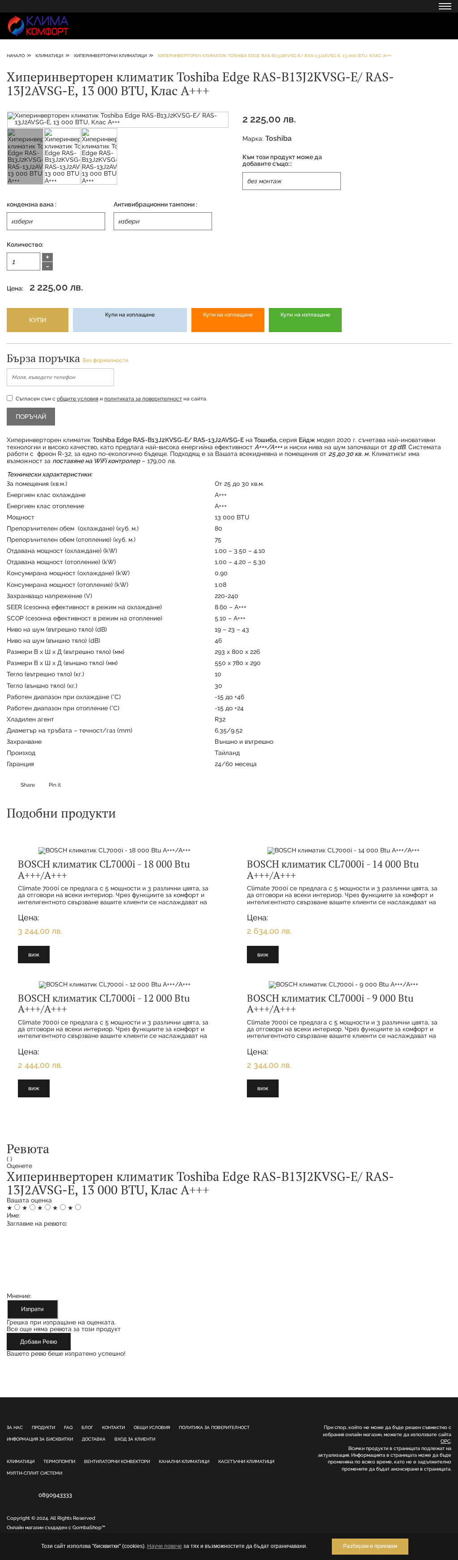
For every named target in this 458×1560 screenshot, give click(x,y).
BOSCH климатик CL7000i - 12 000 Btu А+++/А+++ (104, 1003)
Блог (87, 1427)
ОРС (445, 1441)
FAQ (68, 1427)
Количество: (25, 244)
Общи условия (152, 1427)
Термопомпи (59, 1461)
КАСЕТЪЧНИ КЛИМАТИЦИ (246, 1461)
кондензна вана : (31, 204)
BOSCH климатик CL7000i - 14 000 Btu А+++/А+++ (333, 869)
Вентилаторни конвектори (117, 1461)
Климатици (20, 1461)
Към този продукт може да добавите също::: (282, 160)
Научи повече (164, 1546)
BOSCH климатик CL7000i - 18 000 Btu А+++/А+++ (104, 869)
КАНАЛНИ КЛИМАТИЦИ (184, 1461)
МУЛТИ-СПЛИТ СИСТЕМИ (34, 1473)
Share (28, 785)
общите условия (77, 399)
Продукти (43, 1427)
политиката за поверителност (143, 399)
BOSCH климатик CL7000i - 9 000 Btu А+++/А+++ (330, 1003)
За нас (15, 1427)
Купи (37, 320)
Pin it (55, 785)
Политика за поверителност (214, 1427)
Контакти (113, 1427)
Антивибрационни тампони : (155, 204)
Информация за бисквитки (40, 1439)
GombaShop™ (88, 1527)
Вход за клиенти (134, 1439)
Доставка (94, 1439)
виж (33, 954)
